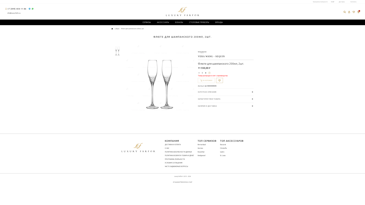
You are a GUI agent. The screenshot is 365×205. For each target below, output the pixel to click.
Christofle (223, 148)
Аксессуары (163, 22)
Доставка (342, 2)
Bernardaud (202, 144)
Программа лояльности (320, 2)
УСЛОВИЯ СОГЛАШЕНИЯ (173, 163)
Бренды (219, 22)
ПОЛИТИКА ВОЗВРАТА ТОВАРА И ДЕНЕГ (179, 155)
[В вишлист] (219, 80)
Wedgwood (201, 155)
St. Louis (223, 155)
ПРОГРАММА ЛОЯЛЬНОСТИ (175, 159)
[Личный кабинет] (349, 12)
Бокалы (179, 22)
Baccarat (223, 144)
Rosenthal (201, 152)
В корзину (207, 80)
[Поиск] (345, 12)
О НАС (167, 148)
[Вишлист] (353, 12)
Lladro (222, 152)
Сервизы (146, 22)
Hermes (200, 148)
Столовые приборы (199, 22)
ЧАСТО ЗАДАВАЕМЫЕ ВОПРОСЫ (176, 166)
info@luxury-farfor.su (14, 13)
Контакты (353, 2)
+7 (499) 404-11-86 (16, 9)
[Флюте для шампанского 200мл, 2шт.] (160, 111)
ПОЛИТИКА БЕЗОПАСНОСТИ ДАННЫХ (178, 152)
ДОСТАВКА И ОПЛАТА (173, 144)
